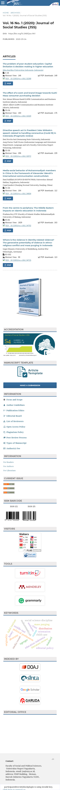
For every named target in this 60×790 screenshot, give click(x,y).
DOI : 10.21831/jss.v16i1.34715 (18, 260)
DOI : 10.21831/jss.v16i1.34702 (18, 226)
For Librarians (9, 470)
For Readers (8, 462)
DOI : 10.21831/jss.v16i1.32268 (18, 79)
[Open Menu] (3, 3)
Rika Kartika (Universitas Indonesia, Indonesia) (23, 70)
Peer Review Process (16, 437)
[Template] (30, 376)
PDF (9, 83)
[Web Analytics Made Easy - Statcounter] (30, 556)
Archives (15, 13)
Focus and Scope (14, 399)
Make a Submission (30, 385)
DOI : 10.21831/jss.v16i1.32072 (18, 156)
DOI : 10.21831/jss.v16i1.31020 (18, 116)
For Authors (8, 466)
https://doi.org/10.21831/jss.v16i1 (21, 33)
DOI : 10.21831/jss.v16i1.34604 (18, 194)
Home (6, 13)
